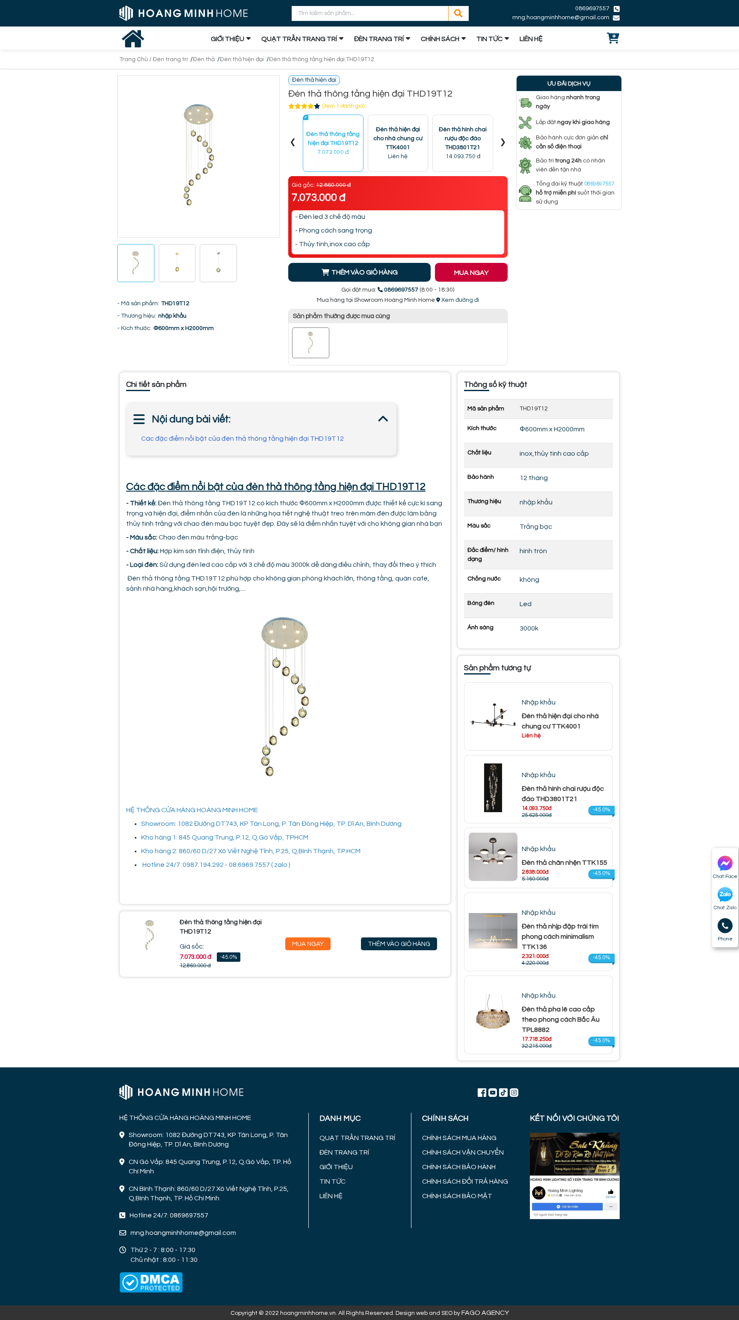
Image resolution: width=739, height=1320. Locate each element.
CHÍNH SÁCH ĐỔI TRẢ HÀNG (465, 1181)
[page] (482, 1092)
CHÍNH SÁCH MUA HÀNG (459, 1137)
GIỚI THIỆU (227, 38)
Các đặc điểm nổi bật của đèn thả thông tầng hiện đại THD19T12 (242, 438)
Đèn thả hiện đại (242, 59)
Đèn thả (204, 59)
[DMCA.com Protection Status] (151, 1282)
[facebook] (575, 1175)
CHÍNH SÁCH (440, 38)
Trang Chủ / (136, 59)
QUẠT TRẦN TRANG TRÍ (299, 38)
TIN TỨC (489, 38)
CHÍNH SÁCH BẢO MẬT (457, 1196)
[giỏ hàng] (613, 38)
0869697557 (592, 9)
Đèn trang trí (170, 59)
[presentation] (293, 143)
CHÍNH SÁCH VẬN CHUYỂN (463, 1152)
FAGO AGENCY (485, 1312)
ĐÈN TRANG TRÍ (379, 38)
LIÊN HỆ (531, 38)
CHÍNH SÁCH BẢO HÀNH (459, 1167)
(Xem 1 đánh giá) (343, 106)
